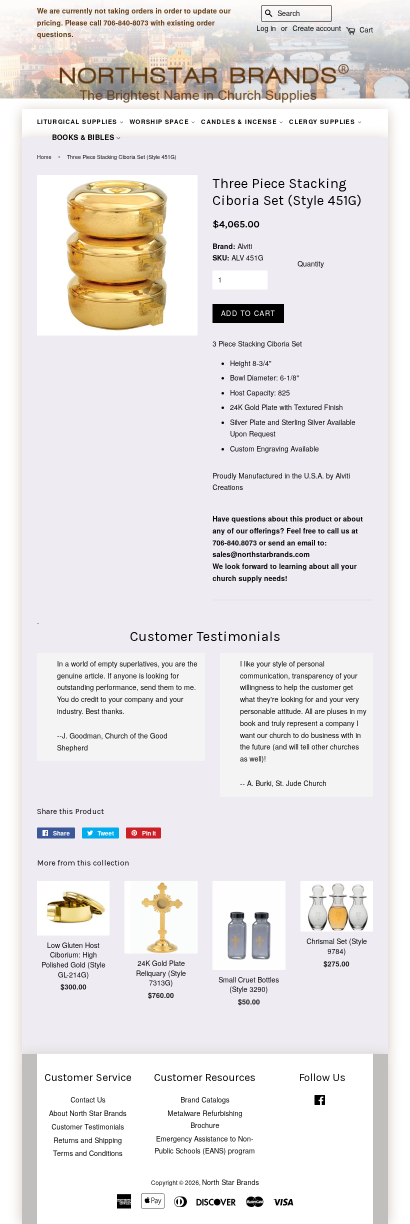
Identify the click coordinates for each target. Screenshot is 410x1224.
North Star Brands (230, 1182)
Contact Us (88, 1099)
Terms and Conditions (87, 1153)
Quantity (311, 263)
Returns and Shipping (88, 1140)
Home (44, 156)
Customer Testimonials (88, 1127)
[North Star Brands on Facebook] (320, 1102)
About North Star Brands (87, 1113)
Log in (266, 28)
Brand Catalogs (205, 1099)
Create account (316, 28)
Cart (366, 29)
